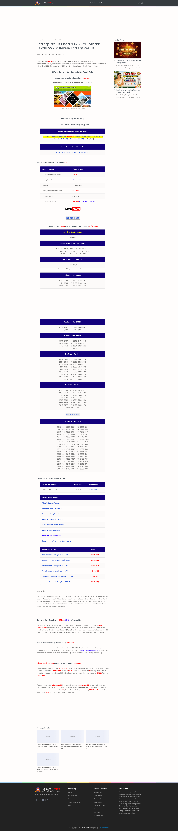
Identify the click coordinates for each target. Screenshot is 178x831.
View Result (93, 490)
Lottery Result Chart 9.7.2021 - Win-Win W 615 (68, 139)
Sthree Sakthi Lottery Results (52, 508)
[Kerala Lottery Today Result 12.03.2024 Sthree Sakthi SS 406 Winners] (72, 736)
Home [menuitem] (86, 3)
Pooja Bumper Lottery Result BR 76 (55, 571)
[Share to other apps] (63, 55)
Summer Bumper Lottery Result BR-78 (56, 560)
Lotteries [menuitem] (93, 3)
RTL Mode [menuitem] (102, 3)
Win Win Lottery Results (51, 503)
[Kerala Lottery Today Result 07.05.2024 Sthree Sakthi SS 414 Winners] (48, 736)
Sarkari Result (85, 828)
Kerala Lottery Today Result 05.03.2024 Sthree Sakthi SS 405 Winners (47, 770)
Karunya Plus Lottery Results (52, 519)
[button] (138, 2)
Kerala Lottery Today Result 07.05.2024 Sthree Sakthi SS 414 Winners (47, 747)
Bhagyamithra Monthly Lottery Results (56, 541)
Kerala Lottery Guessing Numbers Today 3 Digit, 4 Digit (128, 91)
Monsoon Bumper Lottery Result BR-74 (56, 582)
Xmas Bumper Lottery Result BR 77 (55, 566)
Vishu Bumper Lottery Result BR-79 (55, 555)
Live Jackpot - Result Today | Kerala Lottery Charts (128, 61)
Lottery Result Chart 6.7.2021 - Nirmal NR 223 (72, 152)
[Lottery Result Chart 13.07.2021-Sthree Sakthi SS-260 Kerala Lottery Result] (72, 96)
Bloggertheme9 (103, 828)
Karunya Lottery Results (51, 530)
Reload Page (72, 217)
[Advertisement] (89, 22)
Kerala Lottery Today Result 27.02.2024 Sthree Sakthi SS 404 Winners (96, 747)
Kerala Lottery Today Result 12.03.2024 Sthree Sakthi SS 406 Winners (71, 747)
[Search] (141, 2)
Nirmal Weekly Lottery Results (53, 525)
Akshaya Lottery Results (51, 514)
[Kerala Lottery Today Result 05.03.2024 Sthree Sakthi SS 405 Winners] (48, 759)
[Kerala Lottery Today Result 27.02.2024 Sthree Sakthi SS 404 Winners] (97, 736)
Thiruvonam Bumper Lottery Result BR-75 (57, 576)
